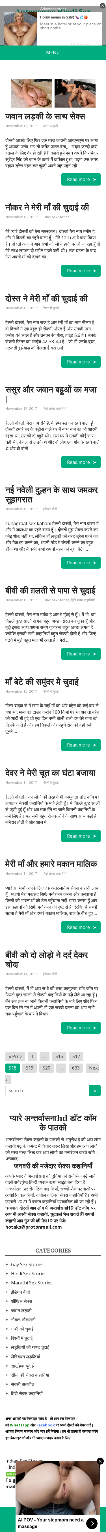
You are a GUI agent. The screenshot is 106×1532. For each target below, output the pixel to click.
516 (59, 1056)
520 (46, 1068)
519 (29, 1068)
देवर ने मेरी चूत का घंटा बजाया (50, 772)
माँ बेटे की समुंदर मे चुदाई (42, 681)
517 (76, 1056)
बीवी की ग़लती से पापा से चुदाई (50, 590)
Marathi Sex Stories (32, 1283)
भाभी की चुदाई (22, 1329)
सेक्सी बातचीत (22, 1384)
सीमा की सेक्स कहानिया (30, 1375)
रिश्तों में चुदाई (51, 308)
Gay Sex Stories (27, 1264)
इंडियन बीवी (50, 509)
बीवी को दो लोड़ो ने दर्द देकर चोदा (46, 959)
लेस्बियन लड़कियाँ (25, 1357)
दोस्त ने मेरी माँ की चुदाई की (46, 298)
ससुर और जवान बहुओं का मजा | (51, 394)
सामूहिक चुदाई (22, 1366)
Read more (78, 179)
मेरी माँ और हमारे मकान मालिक (51, 863)
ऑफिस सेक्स (21, 1301)
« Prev (15, 1056)
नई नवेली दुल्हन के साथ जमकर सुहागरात (51, 494)
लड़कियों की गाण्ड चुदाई (30, 1347)
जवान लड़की (50, 126)
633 (76, 1068)
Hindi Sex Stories (56, 217)
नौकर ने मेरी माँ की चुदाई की (47, 207)
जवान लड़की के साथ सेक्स (45, 116)
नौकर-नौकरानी (23, 1320)
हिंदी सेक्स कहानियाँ (54, 408)
